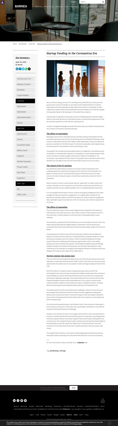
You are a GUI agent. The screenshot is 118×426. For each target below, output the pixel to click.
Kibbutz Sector (22, 150)
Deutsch (49, 415)
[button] (2, 2)
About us (38, 6)
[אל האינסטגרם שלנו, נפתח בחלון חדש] (21, 400)
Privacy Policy (57, 406)
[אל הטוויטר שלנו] (23, 69)
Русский (56, 415)
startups (63, 351)
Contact (102, 6)
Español (62, 415)
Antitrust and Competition (26, 79)
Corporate (32, 44)
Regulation (21, 178)
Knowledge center (71, 6)
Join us (94, 6)
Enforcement (21, 112)
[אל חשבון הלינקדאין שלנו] (17, 69)
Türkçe (86, 415)
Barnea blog (85, 6)
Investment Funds (23, 145)
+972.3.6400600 (76, 409)
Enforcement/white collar (26, 117)
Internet (20, 139)
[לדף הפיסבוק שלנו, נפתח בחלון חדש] (20, 69)
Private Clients (22, 167)
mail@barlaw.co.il (98, 409)
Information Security (69, 406)
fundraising (54, 351)
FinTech (19, 123)
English (73, 2)
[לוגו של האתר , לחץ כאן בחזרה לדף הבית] (22, 4)
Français (43, 415)
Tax (18, 189)
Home (15, 44)
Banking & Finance (24, 84)
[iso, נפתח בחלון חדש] (102, 402)
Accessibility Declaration (92, 406)
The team (59, 6)
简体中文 (69, 415)
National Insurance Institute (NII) (26, 161)
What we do (48, 6)
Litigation (20, 156)
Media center (39, 406)
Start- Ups (21, 183)
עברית (37, 415)
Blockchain (21, 90)
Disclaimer (80, 406)
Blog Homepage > (23, 58)
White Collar (21, 194)
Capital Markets (23, 95)
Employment (21, 106)
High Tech (20, 128)
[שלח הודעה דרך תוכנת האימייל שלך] (29, 69)
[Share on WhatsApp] (26, 69)
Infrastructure (22, 134)
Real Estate (21, 172)
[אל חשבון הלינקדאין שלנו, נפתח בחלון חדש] (14, 400)
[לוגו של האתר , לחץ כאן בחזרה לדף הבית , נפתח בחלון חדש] (25, 400)
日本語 (76, 415)
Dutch (81, 415)
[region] (59, 44)
